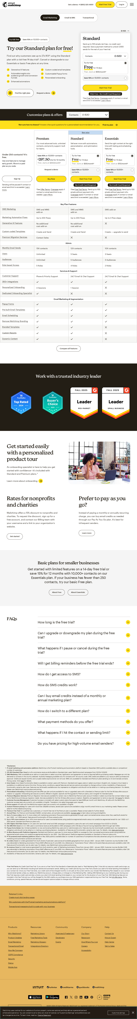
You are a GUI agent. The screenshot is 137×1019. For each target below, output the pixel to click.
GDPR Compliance (15, 955)
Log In (121, 4)
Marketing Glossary (38, 942)
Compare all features (68, 348)
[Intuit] (38, 987)
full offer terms (117, 877)
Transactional (88, 18)
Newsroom (85, 938)
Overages (104, 98)
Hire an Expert (110, 938)
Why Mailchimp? (14, 933)
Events (58, 942)
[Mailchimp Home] (11, 4)
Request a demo (43, 93)
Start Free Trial (105, 4)
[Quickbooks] (83, 987)
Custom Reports (9, 333)
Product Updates (15, 938)
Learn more (87, 533)
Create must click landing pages (22, 897)
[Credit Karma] (66, 987)
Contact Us (109, 933)
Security (11, 959)
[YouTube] (86, 996)
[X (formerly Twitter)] (71, 996)
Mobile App (12, 967)
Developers (60, 938)
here (22, 781)
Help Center (109, 942)
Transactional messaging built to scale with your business (32, 906)
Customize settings (118, 1013)
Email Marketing (50, 18)
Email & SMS (70, 18)
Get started (14, 536)
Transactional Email (16, 946)
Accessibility (86, 950)
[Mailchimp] (98, 987)
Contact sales (75, 813)
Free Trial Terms (93, 98)
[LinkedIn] (81, 996)
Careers (84, 946)
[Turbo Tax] (52, 987)
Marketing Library (38, 933)
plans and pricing (118, 830)
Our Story (85, 933)
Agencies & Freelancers (65, 933)
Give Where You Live (89, 942)
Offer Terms (45, 189)
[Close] (133, 1012)
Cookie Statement (44, 1015)
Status (10, 963)
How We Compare (15, 950)
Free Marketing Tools (39, 938)
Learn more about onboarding (22, 481)
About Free (56, 592)
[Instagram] (76, 996)
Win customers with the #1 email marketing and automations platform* (37, 902)
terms (120, 798)
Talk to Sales (110, 946)
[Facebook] (66, 996)
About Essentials (78, 592)
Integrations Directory (39, 946)
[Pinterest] (91, 996)
